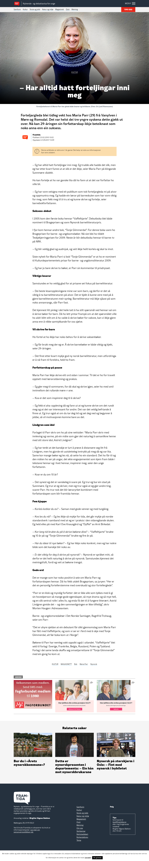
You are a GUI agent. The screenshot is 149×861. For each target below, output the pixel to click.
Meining (75, 9)
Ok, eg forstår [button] (97, 858)
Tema (79, 840)
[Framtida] (17, 3)
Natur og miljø (47, 9)
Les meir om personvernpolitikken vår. (27, 831)
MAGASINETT (66, 664)
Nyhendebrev (82, 837)
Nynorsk (93, 664)
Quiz (68, 9)
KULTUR (55, 664)
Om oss (80, 828)
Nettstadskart (82, 834)
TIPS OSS (128, 9)
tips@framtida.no (119, 822)
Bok (75, 664)
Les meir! (88, 857)
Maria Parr (84, 664)
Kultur (25, 9)
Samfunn (17, 9)
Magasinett (59, 9)
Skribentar (81, 831)
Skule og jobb (35, 9)
